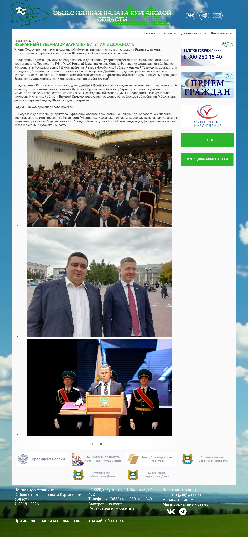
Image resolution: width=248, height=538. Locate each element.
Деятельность (191, 33)
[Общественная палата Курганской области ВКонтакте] (170, 511)
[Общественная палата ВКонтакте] (190, 16)
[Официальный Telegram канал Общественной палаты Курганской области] (183, 511)
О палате (165, 33)
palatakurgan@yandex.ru (183, 494)
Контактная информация (111, 509)
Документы (219, 33)
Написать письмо (179, 499)
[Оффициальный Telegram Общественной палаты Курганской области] (204, 16)
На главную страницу (34, 490)
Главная (149, 33)
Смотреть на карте (105, 504)
